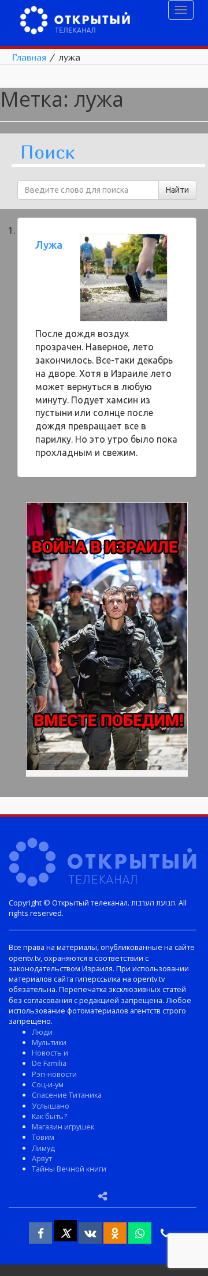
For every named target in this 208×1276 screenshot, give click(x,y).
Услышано (50, 1106)
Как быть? (49, 1116)
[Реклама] (107, 638)
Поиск (47, 153)
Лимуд (43, 1148)
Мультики (49, 1042)
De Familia (49, 1063)
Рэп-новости (54, 1074)
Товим (43, 1137)
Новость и (50, 1052)
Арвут (42, 1158)
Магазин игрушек (63, 1126)
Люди (42, 1032)
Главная (29, 57)
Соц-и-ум (48, 1084)
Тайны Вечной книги (69, 1168)
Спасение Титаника (67, 1095)
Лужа (48, 244)
